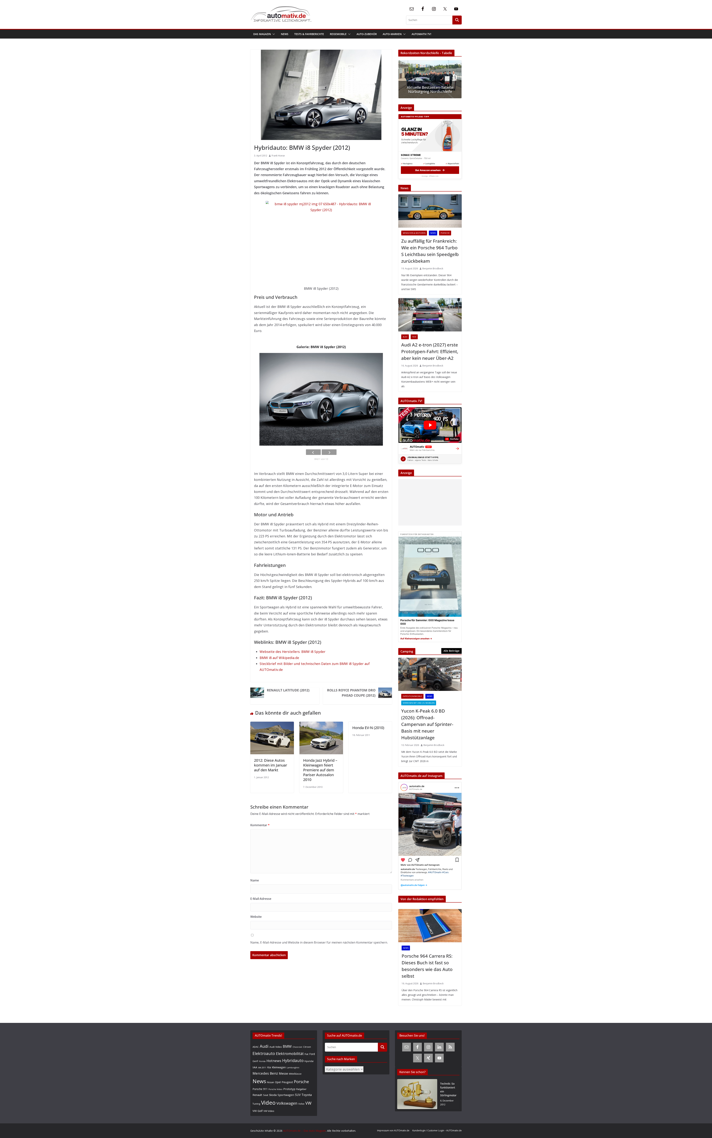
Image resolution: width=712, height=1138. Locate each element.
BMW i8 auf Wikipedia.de (279, 657)
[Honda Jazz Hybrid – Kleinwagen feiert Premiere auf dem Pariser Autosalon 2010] (321, 724)
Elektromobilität (290, 1053)
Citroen (307, 1046)
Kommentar (260, 825)
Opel (278, 1082)
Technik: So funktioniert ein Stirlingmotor (448, 1089)
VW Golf (258, 1111)
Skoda (273, 1095)
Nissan (270, 1082)
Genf (255, 1061)
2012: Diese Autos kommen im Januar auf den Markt (270, 765)
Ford (312, 1054)
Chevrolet (297, 1047)
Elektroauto (264, 1053)
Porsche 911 (260, 1089)
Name (254, 880)
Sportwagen (286, 1095)
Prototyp (289, 1089)
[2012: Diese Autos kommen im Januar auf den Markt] (272, 724)
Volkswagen (286, 1103)
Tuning (256, 1103)
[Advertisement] (429, 502)
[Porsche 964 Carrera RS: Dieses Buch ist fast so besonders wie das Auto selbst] (430, 925)
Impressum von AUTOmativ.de (393, 1130)
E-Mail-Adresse (260, 899)
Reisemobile (338, 34)
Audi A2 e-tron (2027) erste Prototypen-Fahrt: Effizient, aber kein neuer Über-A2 (429, 351)
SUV (298, 1095)
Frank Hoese (278, 155)
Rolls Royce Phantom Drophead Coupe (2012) (351, 693)
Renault (257, 1095)
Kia (269, 1067)
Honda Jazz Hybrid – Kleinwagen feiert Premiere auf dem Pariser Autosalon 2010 (320, 770)
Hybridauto (293, 1060)
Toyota (306, 1095)
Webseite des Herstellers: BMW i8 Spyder (292, 651)
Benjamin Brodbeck (432, 268)
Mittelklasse (295, 1073)
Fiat (306, 1054)
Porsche (445, 233)
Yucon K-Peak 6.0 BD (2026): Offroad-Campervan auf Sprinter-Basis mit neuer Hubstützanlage (427, 724)
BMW (287, 1046)
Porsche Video (275, 1089)
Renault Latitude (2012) (288, 690)
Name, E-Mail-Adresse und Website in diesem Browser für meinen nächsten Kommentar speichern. (319, 942)
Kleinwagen (279, 1067)
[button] (273, 34)
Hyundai (309, 1061)
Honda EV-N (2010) (368, 727)
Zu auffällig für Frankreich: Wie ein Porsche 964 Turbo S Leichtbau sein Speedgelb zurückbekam (430, 251)
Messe (283, 1073)
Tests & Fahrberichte (309, 34)
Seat (265, 1095)
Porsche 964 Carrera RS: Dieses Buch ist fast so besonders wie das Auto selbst (427, 966)
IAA (255, 1067)
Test (414, 337)
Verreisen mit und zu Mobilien (419, 703)
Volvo (301, 1103)
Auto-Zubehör (367, 34)
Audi (405, 337)
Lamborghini (293, 1067)
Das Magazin (262, 34)
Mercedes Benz (265, 1073)
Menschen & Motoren (414, 233)
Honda (262, 1061)
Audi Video (275, 1046)
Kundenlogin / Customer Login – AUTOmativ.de (437, 1130)
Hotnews (273, 1060)
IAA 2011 (262, 1067)
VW (308, 1103)
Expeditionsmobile (412, 696)
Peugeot (287, 1082)
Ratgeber (301, 1089)
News (284, 34)
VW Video (268, 1111)
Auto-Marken (392, 34)
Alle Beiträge (451, 651)
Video (268, 1102)
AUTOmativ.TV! (421, 34)
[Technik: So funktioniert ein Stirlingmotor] (417, 1094)
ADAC (256, 1046)
